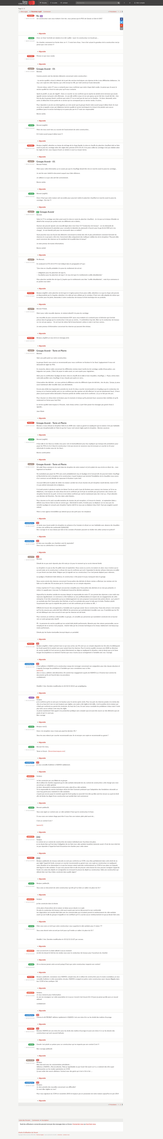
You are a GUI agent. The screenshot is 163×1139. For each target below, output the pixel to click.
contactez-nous (66, 1134)
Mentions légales (40, 1134)
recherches (59, 1134)
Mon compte (140, 3)
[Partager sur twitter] (121, 22)
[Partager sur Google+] (121, 25)
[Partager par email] (121, 28)
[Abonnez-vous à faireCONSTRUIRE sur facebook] (124, 3)
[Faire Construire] (26, 3)
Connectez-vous (78, 1124)
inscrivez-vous (91, 1124)
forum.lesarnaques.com (57, 751)
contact (65, 3)
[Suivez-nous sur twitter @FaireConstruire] (130, 3)
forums (44, 3)
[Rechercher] (118, 3)
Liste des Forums (24, 1120)
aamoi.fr (40, 670)
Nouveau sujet (36, 11)
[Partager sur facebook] (121, 19)
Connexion (47, 12)
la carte (54, 3)
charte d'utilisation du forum (28, 1132)
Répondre (42, 33)
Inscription (45, 1120)
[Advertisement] (70, 1111)
